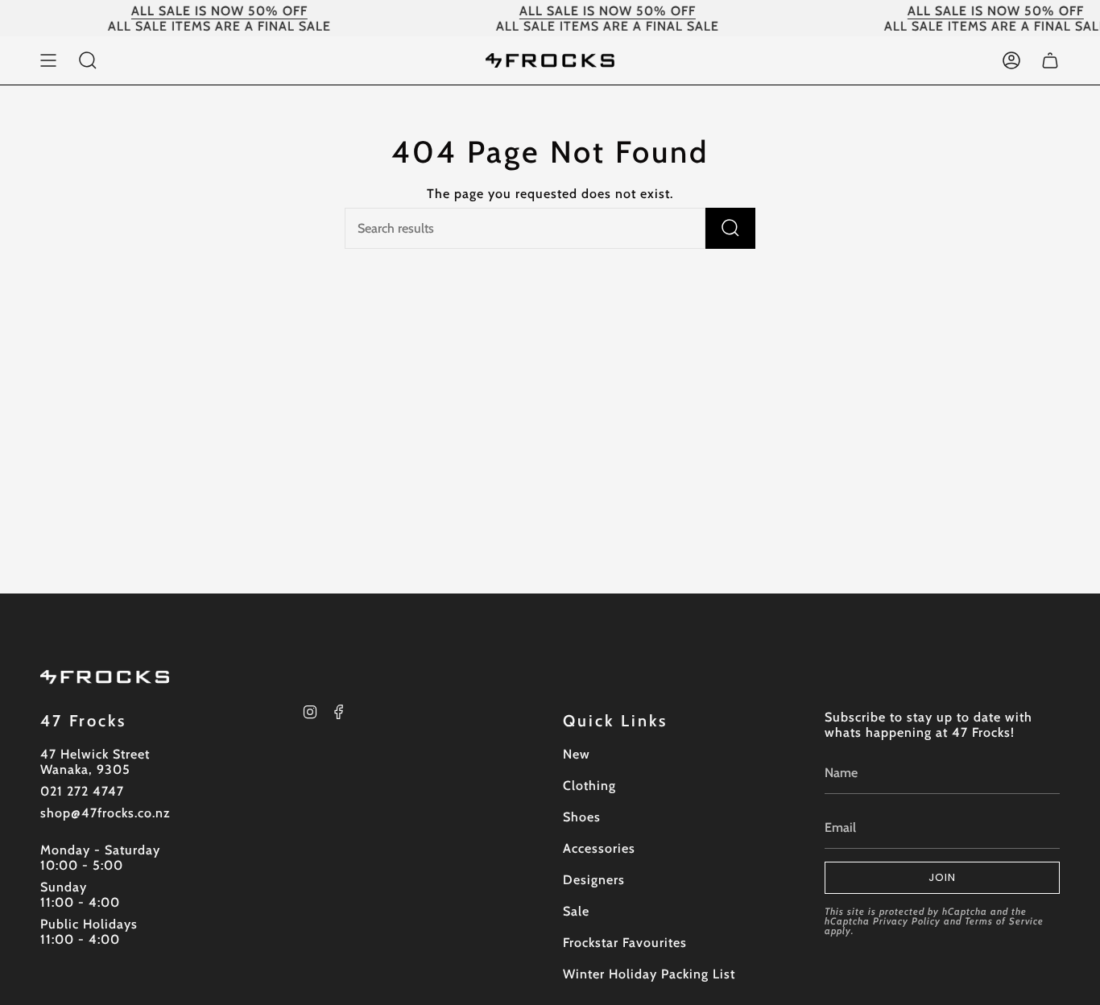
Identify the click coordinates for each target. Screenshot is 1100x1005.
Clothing (589, 785)
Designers (594, 879)
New (576, 754)
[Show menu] (48, 60)
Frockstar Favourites (625, 942)
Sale (576, 911)
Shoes (582, 817)
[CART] (1050, 60)
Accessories (599, 848)
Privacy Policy (907, 921)
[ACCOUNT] (1011, 60)
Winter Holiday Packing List (649, 974)
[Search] (730, 228)
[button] (87, 60)
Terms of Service (1004, 921)
